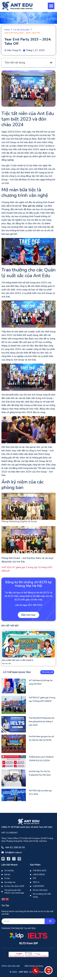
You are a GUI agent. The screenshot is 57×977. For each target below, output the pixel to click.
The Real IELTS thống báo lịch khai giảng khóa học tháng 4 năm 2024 (41, 721)
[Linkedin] (19, 858)
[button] (51, 6)
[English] (3, 899)
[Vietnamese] (7, 899)
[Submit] (50, 921)
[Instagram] (13, 858)
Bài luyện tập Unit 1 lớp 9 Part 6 (17, 660)
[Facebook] (3, 858)
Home (7, 30)
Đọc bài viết (6, 664)
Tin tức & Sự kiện (21, 30)
